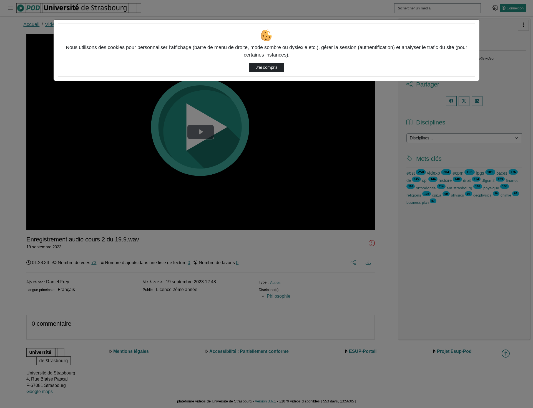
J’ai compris (267, 67)
